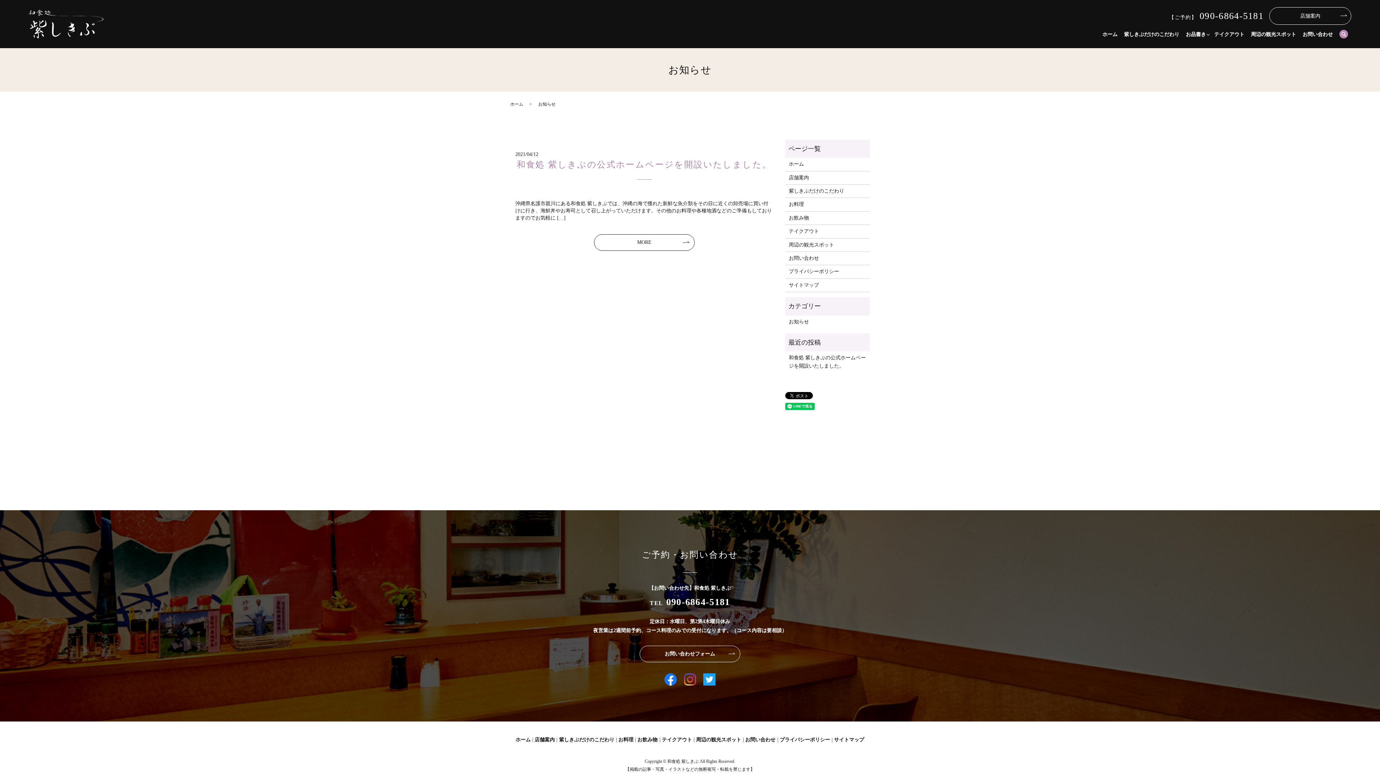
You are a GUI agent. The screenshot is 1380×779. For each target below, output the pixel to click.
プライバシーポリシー (814, 271)
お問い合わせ (1318, 34)
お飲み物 (799, 218)
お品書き (1196, 34)
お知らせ (799, 321)
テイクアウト (1229, 34)
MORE (644, 242)
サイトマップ (804, 285)
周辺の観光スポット (1273, 34)
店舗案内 (1310, 16)
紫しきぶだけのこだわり (1151, 34)
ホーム (1110, 34)
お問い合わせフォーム (690, 653)
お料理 (796, 204)
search (1343, 34)
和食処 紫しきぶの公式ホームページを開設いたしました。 (644, 164)
